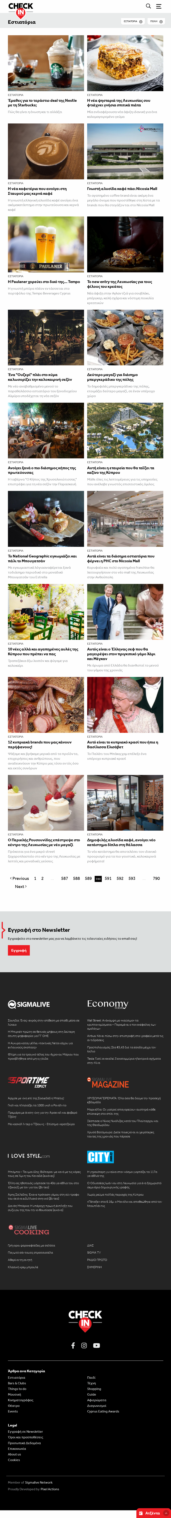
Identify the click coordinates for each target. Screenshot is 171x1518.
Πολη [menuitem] (153, 21)
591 (108, 878)
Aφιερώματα (96, 1400)
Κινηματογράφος (20, 1400)
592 (120, 878)
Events (13, 1411)
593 (131, 878)
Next (22, 886)
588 (76, 878)
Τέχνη (91, 1383)
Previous (21, 878)
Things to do (17, 1389)
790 (156, 878)
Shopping (94, 1389)
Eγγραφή (18, 950)
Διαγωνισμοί (96, 1406)
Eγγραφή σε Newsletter (25, 1432)
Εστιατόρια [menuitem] (130, 21)
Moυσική (14, 1394)
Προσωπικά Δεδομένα (24, 1443)
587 (64, 878)
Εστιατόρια (22, 22)
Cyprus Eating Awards (103, 1411)
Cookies (14, 1460)
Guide (91, 1394)
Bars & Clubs (17, 1383)
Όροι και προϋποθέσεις (25, 1437)
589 (88, 878)
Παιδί (91, 1378)
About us (14, 1454)
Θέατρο (14, 1406)
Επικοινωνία (17, 1449)
